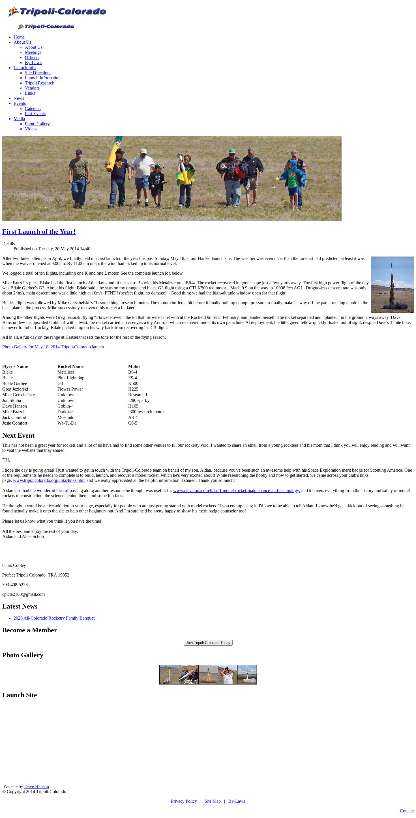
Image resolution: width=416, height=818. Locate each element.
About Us (22, 42)
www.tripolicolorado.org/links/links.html (49, 480)
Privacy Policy (184, 801)
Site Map (213, 801)
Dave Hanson (36, 786)
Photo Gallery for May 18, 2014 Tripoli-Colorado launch (53, 346)
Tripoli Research (39, 82)
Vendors (32, 88)
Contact (407, 810)
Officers (32, 57)
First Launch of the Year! (39, 231)
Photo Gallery (37, 123)
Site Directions (38, 72)
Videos (31, 128)
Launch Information (43, 77)
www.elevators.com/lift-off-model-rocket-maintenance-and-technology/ (236, 490)
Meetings (33, 52)
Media (19, 118)
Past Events (35, 113)
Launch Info (25, 67)
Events (20, 103)
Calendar (33, 108)
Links (30, 93)
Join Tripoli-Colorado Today (208, 643)
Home (19, 37)
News (19, 98)
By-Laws (33, 62)
